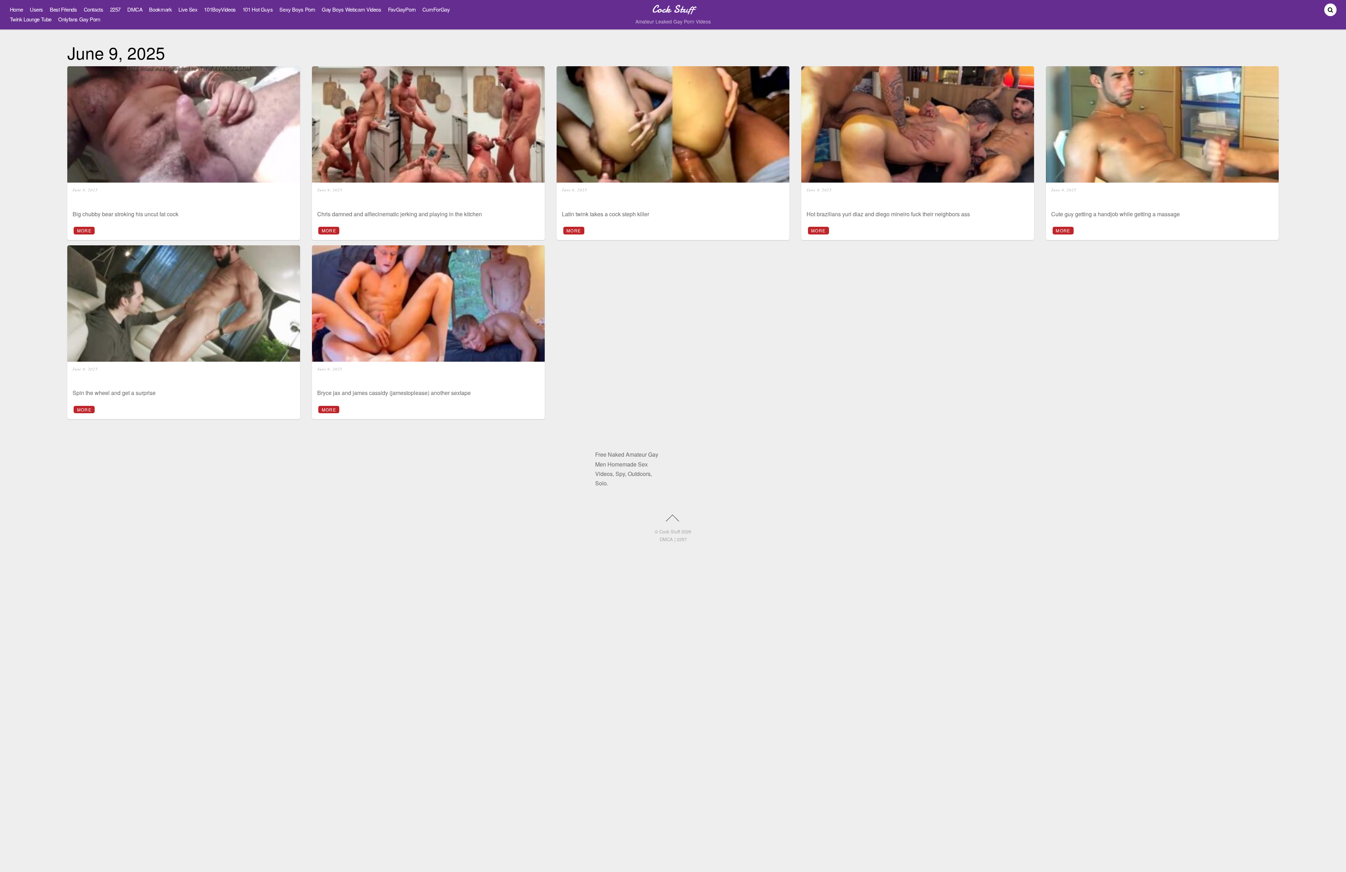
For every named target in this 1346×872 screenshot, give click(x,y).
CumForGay (436, 9)
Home (16, 9)
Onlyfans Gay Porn (79, 19)
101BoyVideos (220, 9)
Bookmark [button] (160, 9)
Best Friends (63, 9)
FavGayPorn (402, 9)
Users (36, 9)
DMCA (134, 9)
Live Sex (187, 9)
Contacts (93, 9)
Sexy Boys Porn (297, 9)
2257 (115, 9)
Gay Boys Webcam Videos (351, 9)
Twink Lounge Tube (31, 19)
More (84, 230)
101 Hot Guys (258, 9)
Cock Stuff (669, 531)
